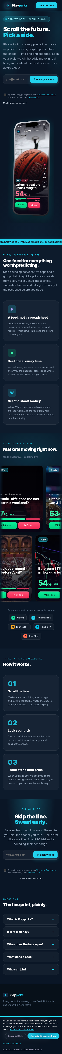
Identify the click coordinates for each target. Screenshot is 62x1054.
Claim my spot (45, 854)
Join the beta (46, 5)
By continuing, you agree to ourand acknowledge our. (32, 96)
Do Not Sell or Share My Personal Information (22, 1049)
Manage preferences (12, 1043)
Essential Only (15, 1036)
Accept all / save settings (43, 1036)
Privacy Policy (34, 97)
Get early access (44, 79)
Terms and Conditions (46, 95)
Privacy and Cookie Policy (22, 1029)
